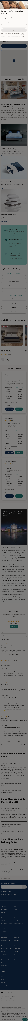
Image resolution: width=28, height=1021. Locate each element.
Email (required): (5, 22)
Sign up (14, 30)
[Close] (25, 3)
